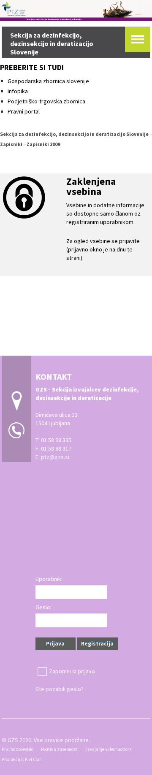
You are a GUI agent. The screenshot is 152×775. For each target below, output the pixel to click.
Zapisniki (11, 144)
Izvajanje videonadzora (109, 749)
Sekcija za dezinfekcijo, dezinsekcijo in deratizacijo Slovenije (74, 134)
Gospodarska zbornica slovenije (49, 81)
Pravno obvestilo (17, 749)
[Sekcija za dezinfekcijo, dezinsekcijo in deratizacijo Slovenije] (76, 9)
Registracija (97, 643)
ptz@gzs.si (55, 457)
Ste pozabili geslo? (59, 689)
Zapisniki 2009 (43, 144)
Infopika (18, 91)
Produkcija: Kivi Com (22, 759)
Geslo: (43, 607)
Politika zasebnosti (60, 749)
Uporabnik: (48, 579)
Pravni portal (24, 111)
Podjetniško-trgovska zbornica (46, 101)
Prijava (55, 643)
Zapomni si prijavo (72, 671)
